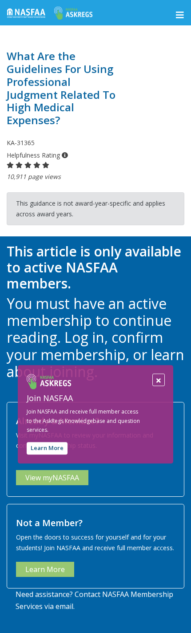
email (64, 606)
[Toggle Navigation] (180, 15)
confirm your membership (85, 346)
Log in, (86, 337)
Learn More (47, 448)
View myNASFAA (52, 478)
